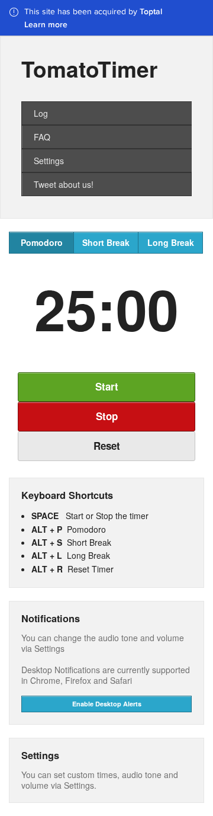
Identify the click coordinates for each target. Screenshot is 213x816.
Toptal (151, 11)
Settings (49, 161)
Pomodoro (42, 242)
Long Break (170, 242)
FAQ (42, 137)
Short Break (106, 242)
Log (41, 113)
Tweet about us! (63, 184)
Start (106, 386)
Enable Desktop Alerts (106, 703)
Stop (107, 416)
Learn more (45, 24)
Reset (106, 446)
